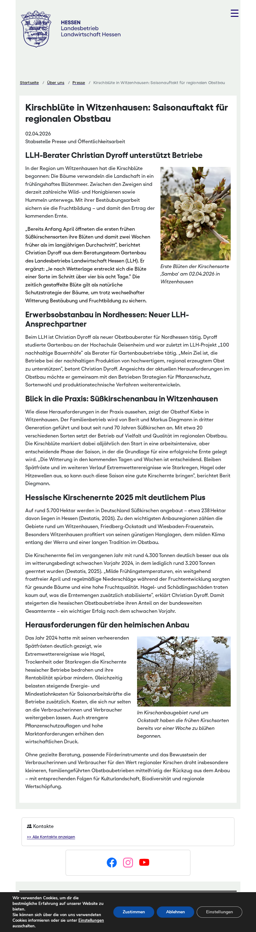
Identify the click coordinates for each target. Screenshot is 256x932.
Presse (78, 82)
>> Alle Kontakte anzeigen (51, 837)
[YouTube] (144, 863)
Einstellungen (91, 920)
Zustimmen (134, 912)
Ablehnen (175, 912)
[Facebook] (112, 863)
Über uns (56, 82)
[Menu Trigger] (234, 13)
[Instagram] (128, 863)
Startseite (29, 82)
